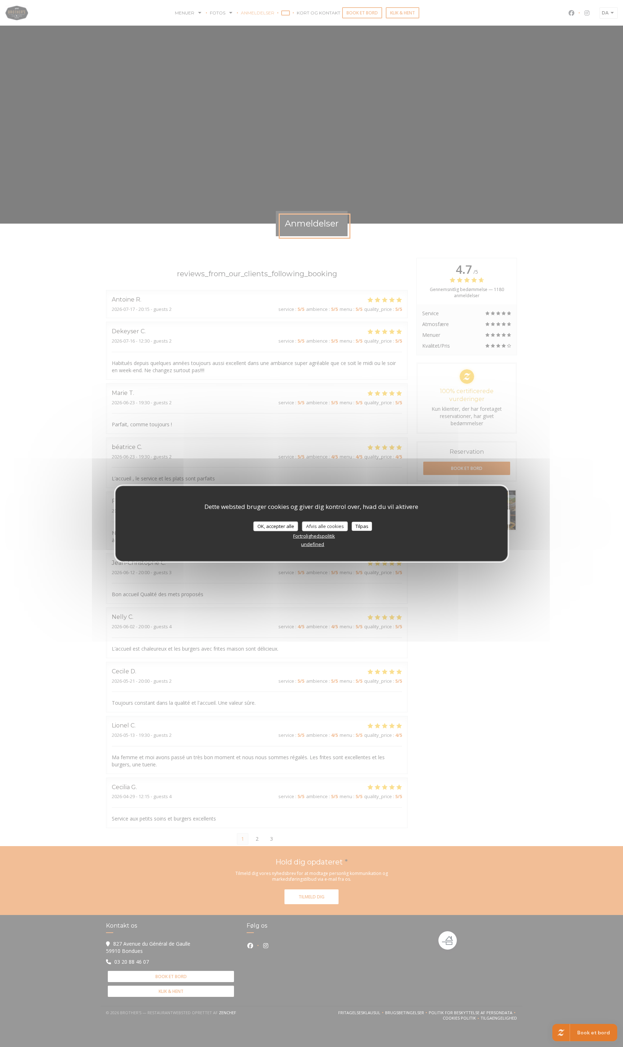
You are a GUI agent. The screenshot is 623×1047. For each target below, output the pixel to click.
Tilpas (361, 526)
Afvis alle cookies (325, 526)
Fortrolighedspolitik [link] (314, 536)
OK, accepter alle (275, 526)
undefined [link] (312, 544)
